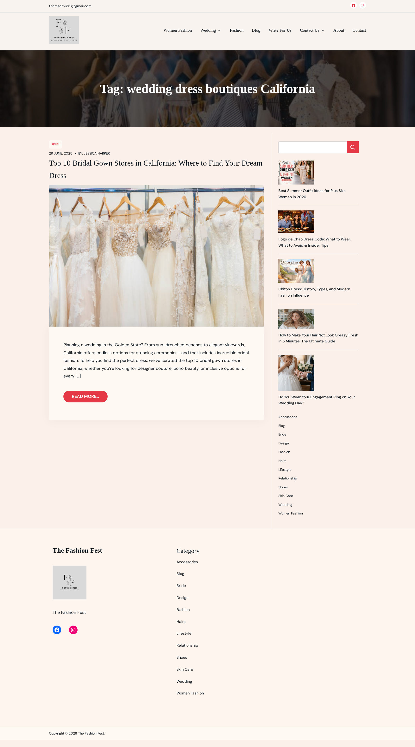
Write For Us (280, 30)
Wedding (208, 30)
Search (353, 147)
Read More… (85, 396)
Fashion (237, 30)
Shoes (283, 487)
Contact (359, 30)
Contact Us (309, 30)
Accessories (287, 417)
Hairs (282, 461)
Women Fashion (178, 30)
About (338, 30)
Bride (55, 144)
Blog (256, 30)
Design (283, 443)
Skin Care (285, 496)
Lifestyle (284, 469)
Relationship (287, 478)
